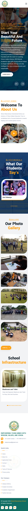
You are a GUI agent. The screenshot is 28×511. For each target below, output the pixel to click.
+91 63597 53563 (9, 438)
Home (4, 454)
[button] (11, 206)
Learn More (6, 74)
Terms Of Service (7, 469)
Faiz (4, 197)
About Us (4, 457)
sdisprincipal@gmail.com (11, 442)
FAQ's (3, 466)
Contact (4, 463)
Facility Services (6, 493)
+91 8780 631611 (21, 438)
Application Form (7, 460)
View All (5, 347)
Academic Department (8, 490)
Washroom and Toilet (10, 389)
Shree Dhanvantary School (18, 501)
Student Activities (7, 487)
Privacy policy (6, 472)
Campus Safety (6, 484)
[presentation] (16, 84)
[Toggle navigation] (26, 4)
